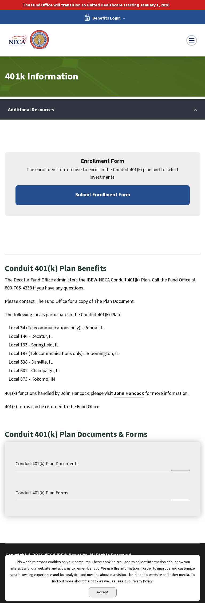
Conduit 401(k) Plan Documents (46, 463)
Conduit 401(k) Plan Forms (41, 493)
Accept (102, 592)
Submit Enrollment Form (102, 195)
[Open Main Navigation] (191, 40)
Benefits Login (106, 18)
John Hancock (129, 393)
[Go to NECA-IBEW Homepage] (29, 39)
